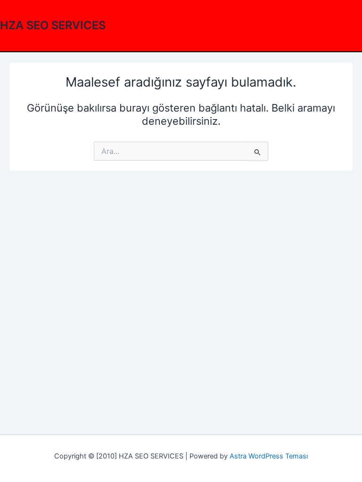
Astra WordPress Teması (269, 456)
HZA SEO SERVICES (53, 25)
